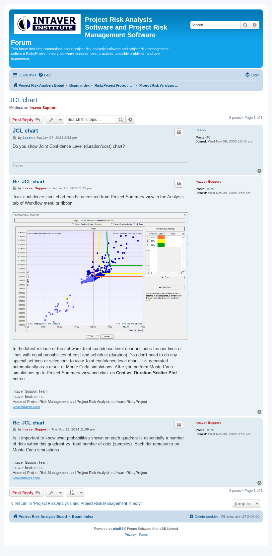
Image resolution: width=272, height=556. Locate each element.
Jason (201, 130)
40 (208, 137)
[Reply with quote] (178, 132)
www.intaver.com (26, 407)
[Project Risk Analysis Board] (48, 23)
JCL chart (23, 100)
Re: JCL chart (28, 181)
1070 (210, 189)
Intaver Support (43, 108)
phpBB (118, 528)
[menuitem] (44, 75)
